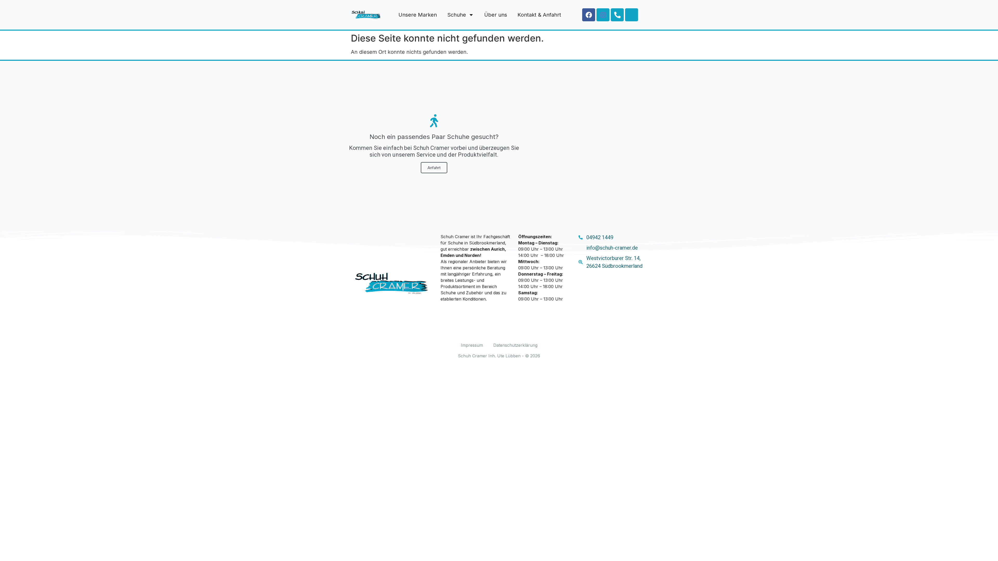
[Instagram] (602, 14)
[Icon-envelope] (631, 14)
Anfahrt (434, 167)
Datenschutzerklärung (515, 345)
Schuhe (456, 15)
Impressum (472, 345)
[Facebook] (588, 14)
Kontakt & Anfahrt (539, 15)
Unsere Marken (417, 15)
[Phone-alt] (617, 14)
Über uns (495, 15)
